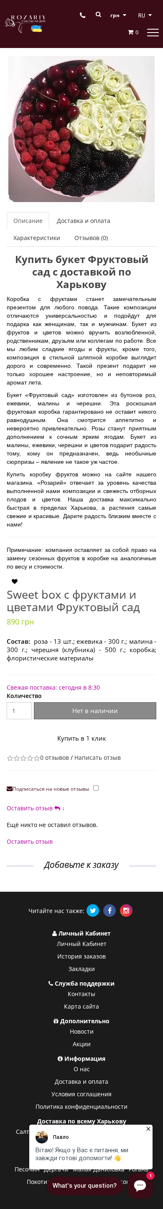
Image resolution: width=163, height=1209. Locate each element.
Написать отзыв (97, 757)
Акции (82, 1044)
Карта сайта (81, 1006)
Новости (82, 1031)
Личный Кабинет (82, 944)
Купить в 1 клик (81, 738)
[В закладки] (15, 581)
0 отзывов (54, 757)
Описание (28, 221)
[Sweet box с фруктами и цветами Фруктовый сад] (81, 129)
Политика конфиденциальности (81, 1106)
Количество (24, 696)
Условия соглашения (81, 1094)
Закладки (82, 969)
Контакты (81, 994)
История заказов (81, 956)
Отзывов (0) (91, 238)
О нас (82, 1069)
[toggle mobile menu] (153, 32)
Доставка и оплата (83, 221)
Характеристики (36, 238)
